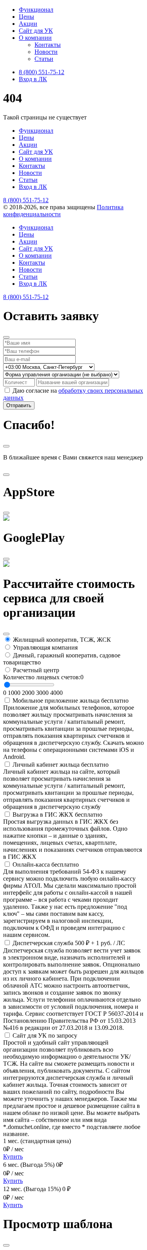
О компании (35, 37)
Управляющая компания (45, 647)
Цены (26, 16)
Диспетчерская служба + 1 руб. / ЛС (69, 943)
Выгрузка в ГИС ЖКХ (57, 814)
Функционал (36, 9)
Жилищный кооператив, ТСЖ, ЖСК (62, 639)
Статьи (43, 58)
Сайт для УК (36, 30)
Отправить (18, 405)
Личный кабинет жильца (61, 764)
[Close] (6, 337)
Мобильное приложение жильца (71, 700)
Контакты (47, 44)
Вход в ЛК (33, 79)
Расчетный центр (36, 670)
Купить (13, 1156)
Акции (28, 23)
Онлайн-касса (46, 864)
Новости (46, 51)
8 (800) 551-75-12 (41, 72)
